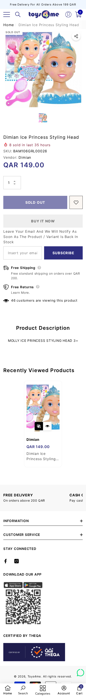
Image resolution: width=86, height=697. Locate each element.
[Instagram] (16, 561)
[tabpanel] (43, 424)
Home (8, 25)
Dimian (25, 157)
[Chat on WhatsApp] (80, 671)
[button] (18, 14)
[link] (7, 690)
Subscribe (63, 253)
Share (76, 36)
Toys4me (34, 676)
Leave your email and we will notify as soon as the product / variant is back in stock (40, 236)
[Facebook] (5, 561)
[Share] (76, 36)
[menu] (6, 14)
